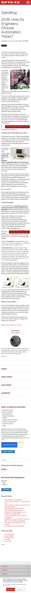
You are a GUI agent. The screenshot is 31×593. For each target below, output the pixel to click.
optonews (9, 538)
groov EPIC (9, 534)
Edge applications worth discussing (14, 508)
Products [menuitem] (5, 566)
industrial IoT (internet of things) (10, 119)
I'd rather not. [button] (20, 589)
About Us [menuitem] (4, 573)
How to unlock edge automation (14, 510)
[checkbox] (15, 418)
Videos (7, 325)
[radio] (15, 481)
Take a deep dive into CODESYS (13, 500)
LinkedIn (9, 356)
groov (8, 541)
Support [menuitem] (4, 570)
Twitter (11, 356)
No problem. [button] (10, 589)
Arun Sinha (10, 41)
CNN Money (4, 169)
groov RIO (9, 536)
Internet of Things (15, 325)
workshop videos (13, 236)
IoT (21, 325)
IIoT (7, 539)
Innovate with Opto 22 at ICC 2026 (14, 526)
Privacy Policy (6, 585)
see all (3, 544)
